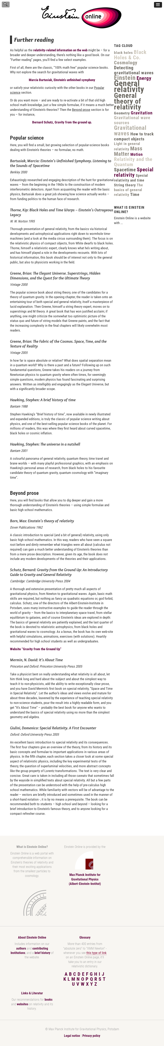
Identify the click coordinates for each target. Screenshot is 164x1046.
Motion (136, 154)
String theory (125, 185)
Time (134, 194)
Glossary (84, 937)
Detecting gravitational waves (134, 70)
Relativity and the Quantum (133, 161)
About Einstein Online (32, 937)
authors (21, 948)
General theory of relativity (127, 101)
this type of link (96, 953)
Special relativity (134, 172)
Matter (121, 154)
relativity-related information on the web (60, 50)
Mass (136, 148)
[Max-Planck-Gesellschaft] (31, 903)
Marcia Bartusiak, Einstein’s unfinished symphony (62, 80)
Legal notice (72, 1036)
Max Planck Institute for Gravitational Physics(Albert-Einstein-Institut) (85, 879)
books (48, 999)
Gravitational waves (130, 130)
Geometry (122, 113)
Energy (144, 78)
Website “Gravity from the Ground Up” (35, 649)
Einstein (125, 77)
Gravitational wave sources (132, 120)
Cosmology (125, 62)
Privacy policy (91, 1036)
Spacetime (125, 170)
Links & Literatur (32, 993)
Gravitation (142, 112)
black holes (123, 53)
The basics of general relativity (128, 190)
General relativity (129, 86)
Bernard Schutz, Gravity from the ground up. (62, 122)
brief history (42, 953)
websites (22, 1004)
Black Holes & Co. (130, 55)
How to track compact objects (134, 136)
